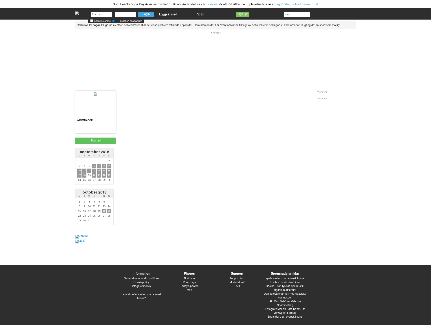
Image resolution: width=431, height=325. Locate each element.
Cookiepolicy (142, 282)
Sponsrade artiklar (285, 273)
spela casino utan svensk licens (285, 278)
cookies (212, 4)
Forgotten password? (130, 20)
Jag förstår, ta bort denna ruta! (296, 4)
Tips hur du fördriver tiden (285, 282)
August (83, 235)
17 (79, 175)
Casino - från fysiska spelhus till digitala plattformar (285, 288)
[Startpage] (77, 12)
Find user (189, 278)
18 (84, 175)
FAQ (237, 286)
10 (79, 170)
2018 (94, 151)
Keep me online (102, 20)
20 (94, 175)
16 (109, 170)
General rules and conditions (141, 278)
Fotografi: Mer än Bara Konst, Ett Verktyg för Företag (285, 310)
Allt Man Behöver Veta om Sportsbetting (285, 303)
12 (89, 170)
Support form (237, 278)
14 (99, 170)
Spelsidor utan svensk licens (285, 316)
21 (99, 175)
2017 (82, 240)
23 (109, 175)
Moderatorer (237, 282)
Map (189, 290)
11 (84, 170)
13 (94, 170)
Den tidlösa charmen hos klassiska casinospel (285, 295)
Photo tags (189, 282)
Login (146, 14)
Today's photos (189, 286)
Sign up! (242, 14)
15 (104, 170)
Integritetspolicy (141, 286)
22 (104, 175)
